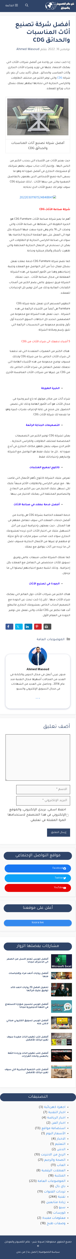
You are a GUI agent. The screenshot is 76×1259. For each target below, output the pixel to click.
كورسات (59, 1213)
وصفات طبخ (56, 1223)
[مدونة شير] (59, 6)
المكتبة (60, 1176)
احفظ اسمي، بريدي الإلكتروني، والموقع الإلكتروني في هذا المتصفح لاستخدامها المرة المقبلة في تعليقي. (37, 815)
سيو (62, 1208)
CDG (59, 78)
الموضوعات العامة (51, 639)
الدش (61, 1149)
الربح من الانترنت (53, 1155)
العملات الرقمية (53, 1171)
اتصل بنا (32, 1252)
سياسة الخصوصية (49, 1252)
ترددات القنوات (54, 1192)
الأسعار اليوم (55, 1134)
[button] (27, 6)
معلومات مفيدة (53, 1218)
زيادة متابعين (55, 1202)
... (37, 697)
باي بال (60, 1186)
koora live (38, 922)
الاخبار (61, 1139)
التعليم (60, 1144)
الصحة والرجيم (54, 1160)
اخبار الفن (58, 1123)
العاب (61, 1165)
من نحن (20, 1252)
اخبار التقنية (56, 1112)
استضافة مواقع (53, 1128)
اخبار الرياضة (56, 1118)
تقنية (61, 1197)
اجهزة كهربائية (54, 1107)
